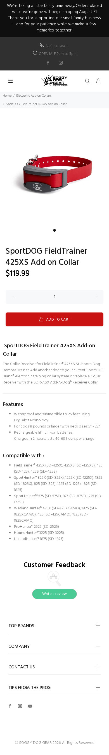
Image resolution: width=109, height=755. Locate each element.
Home (7, 96)
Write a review (54, 594)
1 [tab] (54, 230)
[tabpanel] (54, 172)
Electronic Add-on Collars (33, 96)
